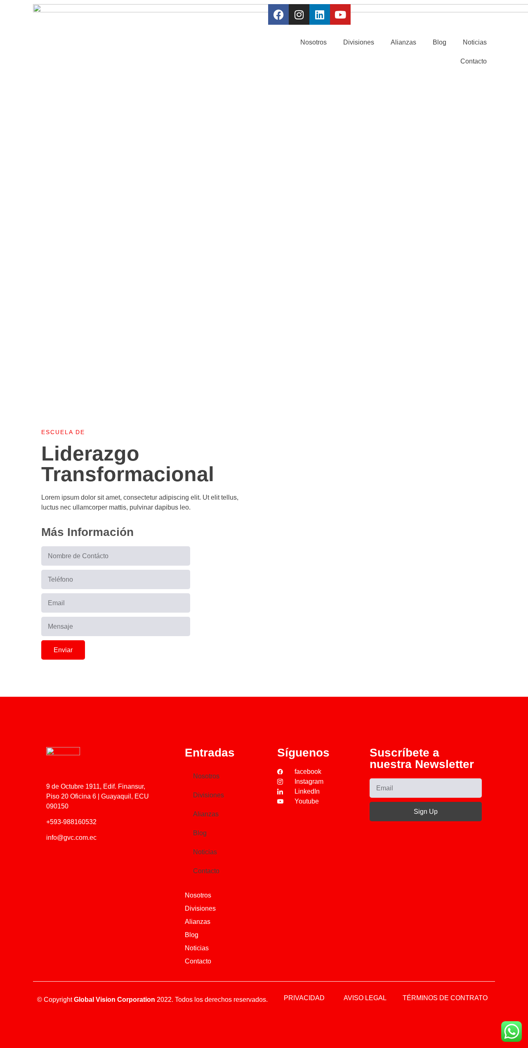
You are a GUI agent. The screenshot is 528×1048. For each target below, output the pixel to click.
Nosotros (313, 42)
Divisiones (358, 42)
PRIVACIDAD (304, 997)
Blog (439, 42)
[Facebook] (278, 14)
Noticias (475, 42)
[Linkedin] (319, 14)
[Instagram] (299, 14)
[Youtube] (340, 14)
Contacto (473, 61)
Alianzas (403, 42)
